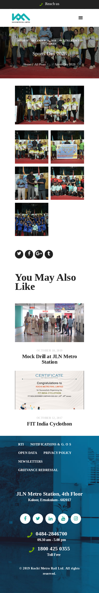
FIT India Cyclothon (49, 424)
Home (27, 64)
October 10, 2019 (50, 350)
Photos (22, 40)
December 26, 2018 (44, 40)
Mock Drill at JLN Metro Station (49, 359)
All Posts (40, 64)
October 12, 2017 (50, 418)
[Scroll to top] (91, 585)
